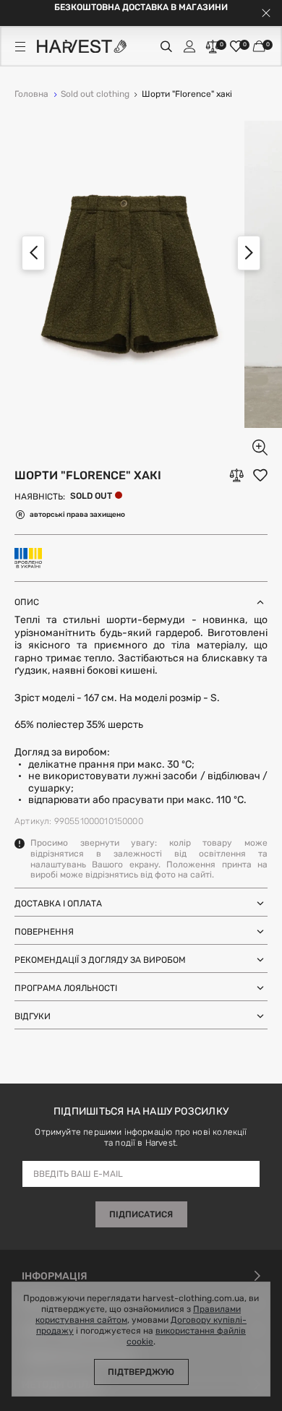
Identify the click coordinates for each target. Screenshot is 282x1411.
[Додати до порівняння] (236, 475)
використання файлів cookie (186, 1336)
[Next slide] (248, 253)
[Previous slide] (33, 253)
